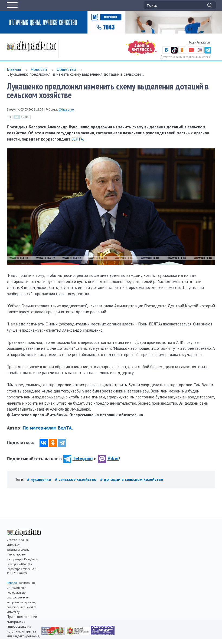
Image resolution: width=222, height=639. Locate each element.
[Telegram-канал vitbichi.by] (207, 52)
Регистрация (204, 42)
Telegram (83, 458)
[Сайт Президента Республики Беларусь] (53, 633)
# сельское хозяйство (76, 479)
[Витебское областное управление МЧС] (103, 633)
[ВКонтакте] (44, 443)
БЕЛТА (77, 139)
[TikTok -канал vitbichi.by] (174, 52)
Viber (113, 458)
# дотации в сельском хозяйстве (131, 479)
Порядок (12, 583)
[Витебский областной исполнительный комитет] (78, 633)
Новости (39, 69)
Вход (191, 42)
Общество (66, 69)
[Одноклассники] (53, 443)
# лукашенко (39, 479)
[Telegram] (62, 443)
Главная (14, 69)
